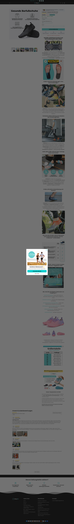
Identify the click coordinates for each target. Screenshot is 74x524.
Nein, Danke (37, 273)
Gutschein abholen (37, 271)
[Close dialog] (46, 250)
